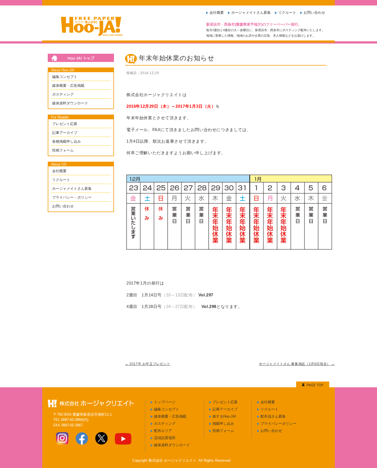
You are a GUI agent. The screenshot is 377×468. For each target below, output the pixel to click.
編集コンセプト (64, 77)
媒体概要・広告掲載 (68, 85)
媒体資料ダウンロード (70, 103)
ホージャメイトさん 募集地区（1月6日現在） (297, 364)
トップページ (165, 402)
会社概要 (216, 12)
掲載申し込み (223, 423)
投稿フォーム (63, 150)
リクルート (287, 12)
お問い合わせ (314, 12)
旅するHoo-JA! (224, 416)
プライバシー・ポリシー (72, 197)
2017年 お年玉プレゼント (147, 364)
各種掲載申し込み (66, 141)
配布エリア (163, 431)
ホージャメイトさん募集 (251, 12)
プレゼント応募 (64, 124)
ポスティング (63, 94)
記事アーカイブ (64, 133)
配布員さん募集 (273, 416)
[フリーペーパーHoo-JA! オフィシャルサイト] (90, 38)
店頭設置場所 (165, 438)
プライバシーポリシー (278, 423)
